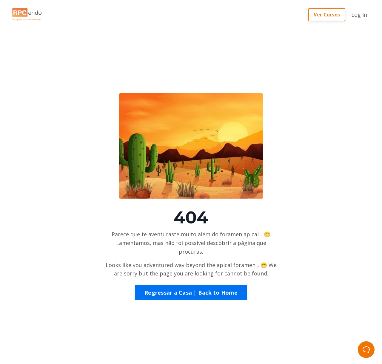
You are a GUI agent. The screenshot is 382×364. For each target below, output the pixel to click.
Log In (359, 14)
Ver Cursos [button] (327, 14)
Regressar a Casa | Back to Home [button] (191, 292)
